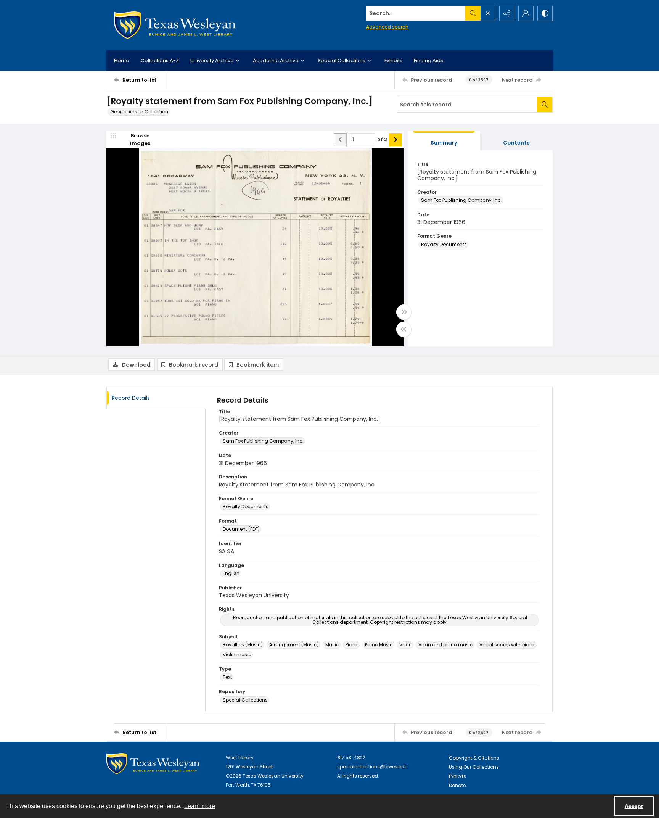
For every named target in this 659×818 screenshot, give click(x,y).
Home (121, 60)
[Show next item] (395, 139)
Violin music (237, 654)
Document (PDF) (241, 529)
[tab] (444, 141)
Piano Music (379, 644)
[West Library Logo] (152, 763)
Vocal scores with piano (507, 644)
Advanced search (387, 27)
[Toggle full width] (403, 312)
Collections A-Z (160, 60)
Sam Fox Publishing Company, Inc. (461, 200)
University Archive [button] (212, 60)
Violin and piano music (445, 644)
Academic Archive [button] (276, 60)
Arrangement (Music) (294, 644)
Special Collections (245, 700)
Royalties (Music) (243, 644)
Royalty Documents (444, 244)
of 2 (382, 139)
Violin (405, 644)
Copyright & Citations (474, 758)
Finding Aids (428, 60)
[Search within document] (544, 104)
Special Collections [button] (341, 60)
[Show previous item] (340, 139)
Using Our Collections (474, 767)
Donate (457, 785)
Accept (634, 806)
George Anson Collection (139, 111)
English (231, 573)
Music (332, 644)
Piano (352, 644)
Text (227, 677)
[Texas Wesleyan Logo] (175, 25)
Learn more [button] (199, 806)
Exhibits (393, 60)
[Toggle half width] (403, 329)
